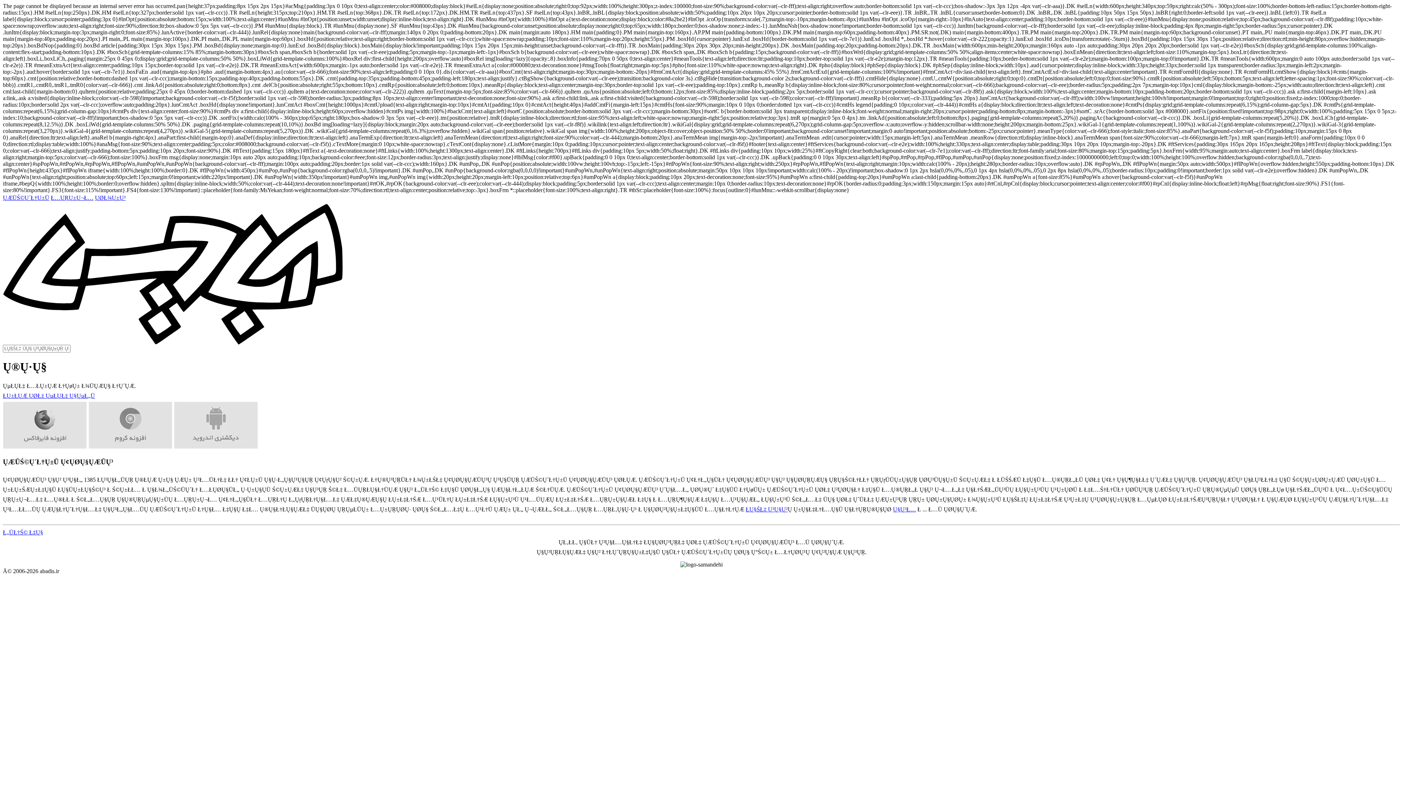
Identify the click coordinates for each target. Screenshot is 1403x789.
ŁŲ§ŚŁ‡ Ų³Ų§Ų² (767, 509)
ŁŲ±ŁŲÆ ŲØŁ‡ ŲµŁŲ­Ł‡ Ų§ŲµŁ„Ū (49, 396)
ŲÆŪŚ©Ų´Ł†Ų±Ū (26, 198)
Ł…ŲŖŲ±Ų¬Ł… (72, 198)
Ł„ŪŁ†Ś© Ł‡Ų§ (23, 532)
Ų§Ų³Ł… (904, 509)
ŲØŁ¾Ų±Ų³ (110, 198)
